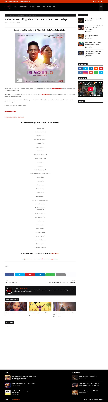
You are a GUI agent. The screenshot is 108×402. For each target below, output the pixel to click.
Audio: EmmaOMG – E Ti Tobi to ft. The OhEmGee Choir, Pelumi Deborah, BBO (94, 27)
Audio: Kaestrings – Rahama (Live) (94, 19)
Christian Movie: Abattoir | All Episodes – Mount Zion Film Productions (93, 53)
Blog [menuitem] (54, 6)
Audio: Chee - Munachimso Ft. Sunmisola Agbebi (64, 314)
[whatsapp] (96, 72)
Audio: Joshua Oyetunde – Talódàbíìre (92, 36)
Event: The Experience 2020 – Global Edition (23, 383)
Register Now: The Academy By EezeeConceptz (19, 391)
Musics (10, 15)
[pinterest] (101, 68)
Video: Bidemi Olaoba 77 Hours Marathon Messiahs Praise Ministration (93, 44)
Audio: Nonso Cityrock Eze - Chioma (38, 313)
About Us (91, 399)
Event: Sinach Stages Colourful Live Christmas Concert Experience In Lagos (23, 377)
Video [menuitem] (43, 6)
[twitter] (96, 1)
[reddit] (96, 68)
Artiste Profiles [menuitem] (23, 6)
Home (6, 1)
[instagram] (98, 1)
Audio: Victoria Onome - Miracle (13, 313)
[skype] (101, 72)
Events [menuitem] (49, 6)
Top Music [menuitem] (31, 6)
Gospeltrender (9, 22)
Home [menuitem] (15, 6)
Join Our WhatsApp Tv (25, 1)
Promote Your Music (13, 1)
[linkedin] (91, 68)
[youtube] (101, 1)
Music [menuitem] (38, 6)
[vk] (80, 72)
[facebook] (93, 1)
